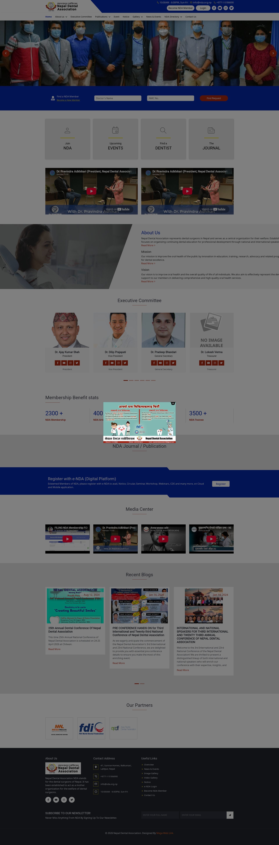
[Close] (173, 403)
